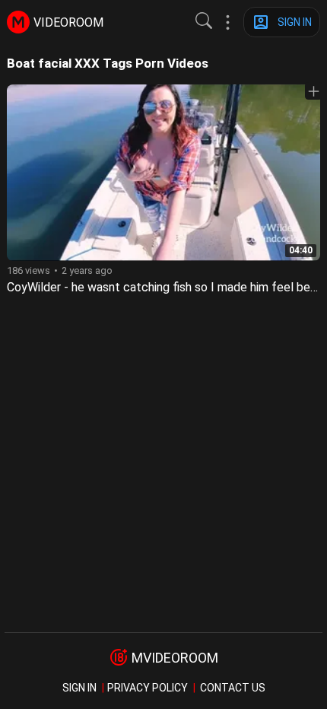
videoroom (68, 22)
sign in (79, 688)
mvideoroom (175, 658)
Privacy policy (147, 688)
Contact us (232, 688)
